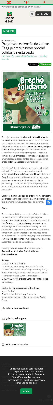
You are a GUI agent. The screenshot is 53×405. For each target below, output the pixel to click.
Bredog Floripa (9, 162)
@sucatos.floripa (9, 254)
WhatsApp (46, 64)
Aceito (26, 391)
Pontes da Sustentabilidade (27, 174)
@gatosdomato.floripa (12, 251)
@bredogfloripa (31, 251)
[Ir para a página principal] (9, 22)
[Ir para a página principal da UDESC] (21, 7)
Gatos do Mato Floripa (34, 137)
